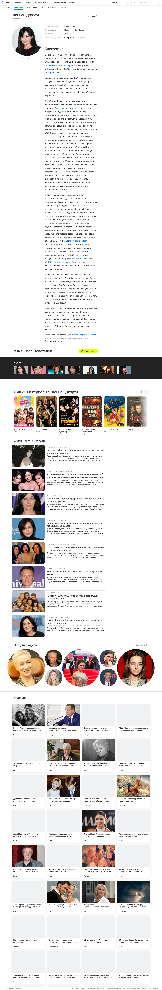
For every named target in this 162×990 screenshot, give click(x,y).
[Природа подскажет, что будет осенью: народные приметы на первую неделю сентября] (98, 861)
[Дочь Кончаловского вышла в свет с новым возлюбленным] (28, 967)
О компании (10, 988)
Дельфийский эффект (76, 241)
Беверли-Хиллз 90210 (23, 429)
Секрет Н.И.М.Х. (111, 429)
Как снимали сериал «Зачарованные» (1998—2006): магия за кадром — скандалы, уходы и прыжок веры (75, 476)
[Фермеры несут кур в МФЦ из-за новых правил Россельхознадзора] (133, 791)
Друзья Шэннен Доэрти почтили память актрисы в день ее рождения (74, 621)
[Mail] (3, 2)
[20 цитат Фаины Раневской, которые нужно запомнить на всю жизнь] (98, 755)
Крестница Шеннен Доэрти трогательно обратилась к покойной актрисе (75, 451)
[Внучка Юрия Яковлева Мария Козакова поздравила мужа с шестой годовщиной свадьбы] (98, 826)
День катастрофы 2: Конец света (90, 430)
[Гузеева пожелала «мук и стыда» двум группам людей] (133, 826)
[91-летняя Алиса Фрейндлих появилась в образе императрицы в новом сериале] (98, 932)
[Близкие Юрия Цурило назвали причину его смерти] (63, 861)
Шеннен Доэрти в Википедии (84, 335)
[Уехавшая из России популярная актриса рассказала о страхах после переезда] (28, 755)
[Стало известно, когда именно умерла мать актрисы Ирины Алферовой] (63, 755)
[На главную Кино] (8, 2)
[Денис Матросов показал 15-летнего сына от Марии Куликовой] (28, 791)
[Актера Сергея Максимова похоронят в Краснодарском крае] (133, 861)
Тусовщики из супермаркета (65, 430)
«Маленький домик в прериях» (60, 65)
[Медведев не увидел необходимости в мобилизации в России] (63, 720)
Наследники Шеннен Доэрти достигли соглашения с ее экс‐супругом (75, 500)
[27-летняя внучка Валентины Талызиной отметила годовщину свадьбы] (98, 967)
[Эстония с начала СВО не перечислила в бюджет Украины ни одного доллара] (98, 791)
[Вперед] (146, 392)
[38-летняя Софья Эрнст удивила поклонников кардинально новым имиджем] (133, 932)
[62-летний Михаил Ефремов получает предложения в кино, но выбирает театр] (28, 861)
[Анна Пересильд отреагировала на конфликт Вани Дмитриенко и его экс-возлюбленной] (28, 897)
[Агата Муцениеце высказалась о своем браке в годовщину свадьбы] (63, 897)
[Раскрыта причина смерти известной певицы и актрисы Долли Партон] (63, 826)
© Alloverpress (27, 58)
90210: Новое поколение (58, 262)
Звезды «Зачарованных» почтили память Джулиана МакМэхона (75, 573)
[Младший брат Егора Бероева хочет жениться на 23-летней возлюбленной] (133, 755)
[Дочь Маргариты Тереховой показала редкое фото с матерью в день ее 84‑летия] (28, 826)
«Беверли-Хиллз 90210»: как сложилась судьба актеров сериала (73, 597)
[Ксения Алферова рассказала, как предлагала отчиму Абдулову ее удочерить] (28, 720)
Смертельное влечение (137, 429)
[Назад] (141, 392)
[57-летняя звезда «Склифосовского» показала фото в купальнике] (98, 897)
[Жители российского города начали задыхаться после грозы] (133, 897)
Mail (3, 988)
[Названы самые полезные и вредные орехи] (28, 932)
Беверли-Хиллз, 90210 (79, 258)
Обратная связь (153, 988)
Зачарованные (42, 429)
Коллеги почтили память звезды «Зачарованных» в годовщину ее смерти (74, 524)
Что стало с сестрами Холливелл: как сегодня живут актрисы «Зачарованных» (75, 548)
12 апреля (68, 26)
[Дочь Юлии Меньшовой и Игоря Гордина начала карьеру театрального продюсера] (63, 791)
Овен (66, 34)
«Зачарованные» (53, 72)
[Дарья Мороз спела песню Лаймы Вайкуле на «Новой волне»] (133, 967)
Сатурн (60, 175)
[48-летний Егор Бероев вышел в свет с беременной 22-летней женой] (63, 967)
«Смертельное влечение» (66, 108)
